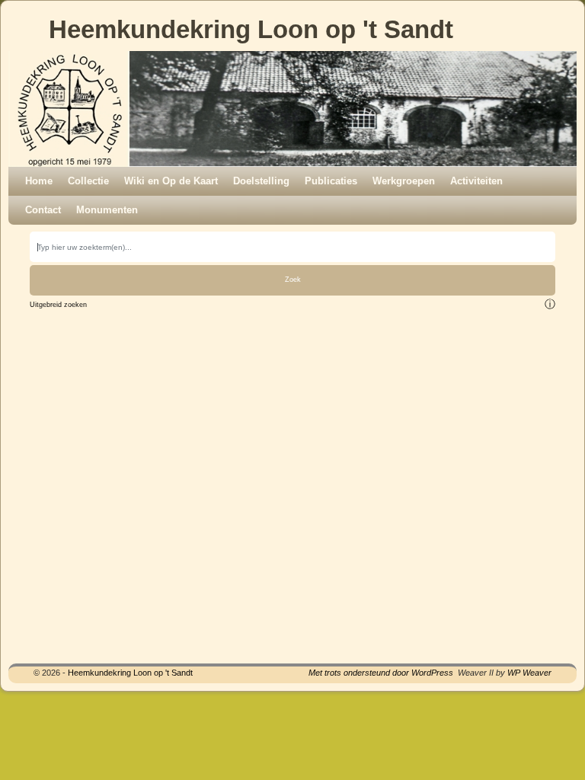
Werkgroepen (403, 181)
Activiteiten (476, 181)
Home (39, 181)
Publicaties (331, 181)
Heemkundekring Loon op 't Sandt (251, 29)
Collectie (88, 181)
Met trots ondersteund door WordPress (380, 672)
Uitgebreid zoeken (58, 304)
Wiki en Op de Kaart (171, 181)
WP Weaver (529, 672)
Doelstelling (261, 181)
